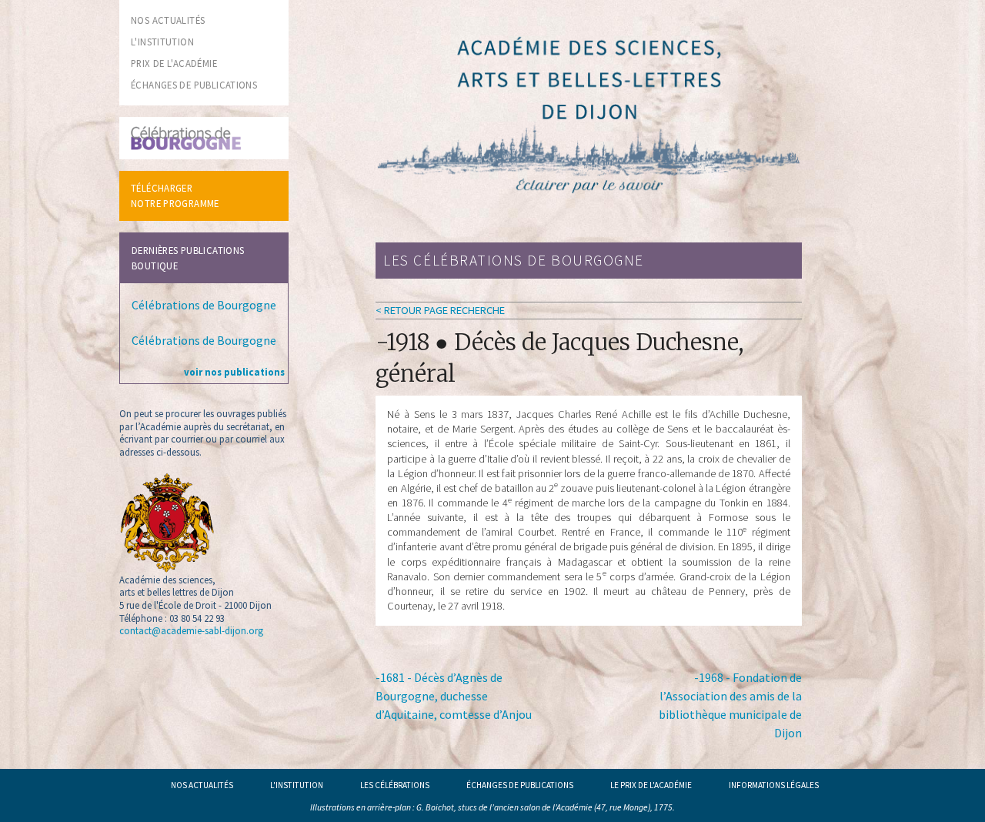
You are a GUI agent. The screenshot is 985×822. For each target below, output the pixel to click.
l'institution (162, 41)
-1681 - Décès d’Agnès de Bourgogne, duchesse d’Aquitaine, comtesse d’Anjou (454, 696)
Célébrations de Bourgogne (204, 304)
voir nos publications (234, 372)
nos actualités (168, 20)
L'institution (296, 785)
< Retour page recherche (440, 310)
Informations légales (774, 785)
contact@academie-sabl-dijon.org (191, 630)
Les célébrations (394, 785)
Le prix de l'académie (651, 785)
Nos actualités (202, 785)
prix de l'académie (174, 63)
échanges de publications (194, 85)
